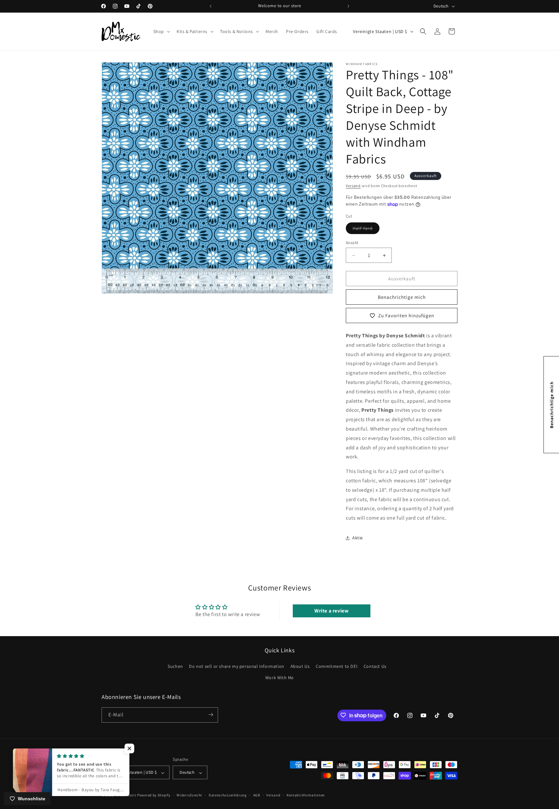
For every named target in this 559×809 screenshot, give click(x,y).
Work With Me (279, 677)
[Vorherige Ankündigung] (210, 6)
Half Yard (366, 229)
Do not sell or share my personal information (236, 666)
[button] (161, 31)
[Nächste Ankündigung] (348, 6)
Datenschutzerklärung (228, 795)
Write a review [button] (331, 610)
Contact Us (375, 666)
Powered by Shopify (153, 795)
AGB (256, 795)
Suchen (175, 666)
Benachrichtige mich (402, 297)
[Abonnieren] (210, 714)
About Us (300, 666)
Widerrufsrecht (189, 795)
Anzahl (352, 242)
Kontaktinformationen (306, 795)
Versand (353, 185)
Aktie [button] (357, 538)
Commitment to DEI (336, 666)
